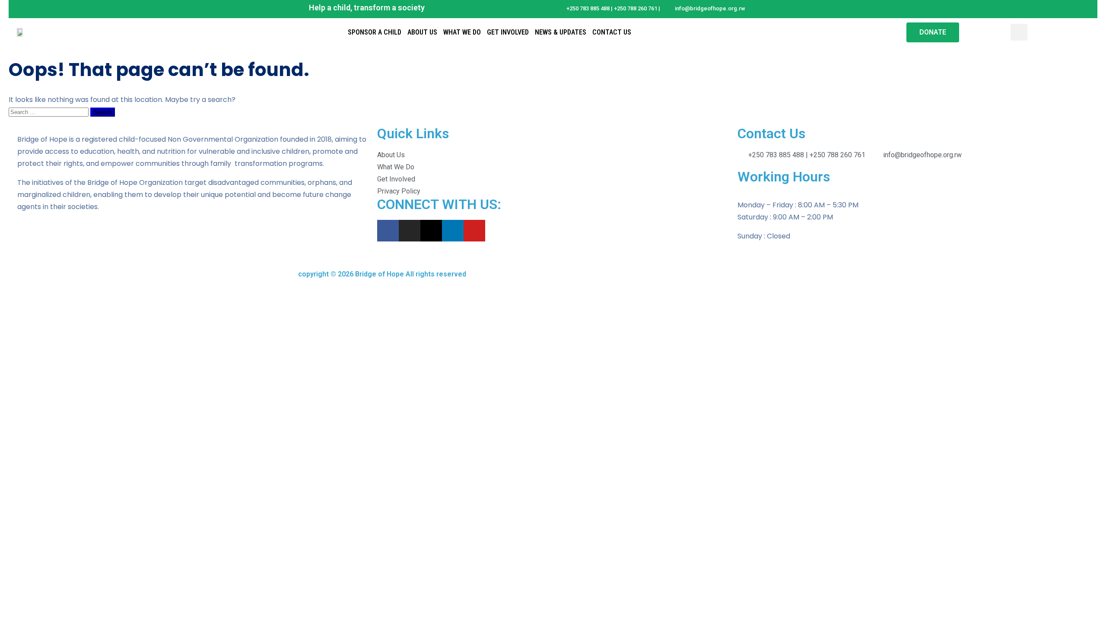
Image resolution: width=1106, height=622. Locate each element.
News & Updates (560, 32)
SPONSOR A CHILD (374, 32)
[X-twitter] (431, 230)
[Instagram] (409, 230)
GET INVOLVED (508, 32)
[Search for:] (49, 112)
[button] (1019, 32)
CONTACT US (611, 32)
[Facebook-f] (388, 230)
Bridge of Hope (378, 274)
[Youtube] (474, 230)
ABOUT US (422, 32)
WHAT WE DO (462, 32)
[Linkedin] (453, 230)
